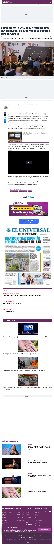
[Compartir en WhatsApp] (5, 117)
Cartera (4, 517)
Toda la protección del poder (12, 303)
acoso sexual (23, 191)
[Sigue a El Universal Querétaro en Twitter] (46, 512)
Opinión (6, 290)
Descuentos (37, 523)
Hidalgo (27, 515)
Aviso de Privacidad (27, 531)
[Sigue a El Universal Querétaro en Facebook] (44, 512)
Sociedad (10, 104)
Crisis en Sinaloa (8, 311)
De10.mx (37, 512)
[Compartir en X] (5, 115)
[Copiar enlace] (5, 122)
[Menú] (50, 2)
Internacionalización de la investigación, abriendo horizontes (22, 295)
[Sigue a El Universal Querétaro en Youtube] (50, 512)
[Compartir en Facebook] (5, 113)
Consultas (37, 525)
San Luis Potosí (29, 511)
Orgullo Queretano (20, 514)
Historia (47, 535)
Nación (4, 514)
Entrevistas (18, 511)
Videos (11, 512)
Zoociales (18, 518)
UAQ (30, 191)
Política (4, 515)
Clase (36, 514)
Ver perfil (11, 108)
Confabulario (38, 518)
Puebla (27, 514)
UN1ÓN (36, 517)
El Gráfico (37, 511)
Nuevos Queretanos (20, 520)
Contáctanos (14, 535)
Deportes (4, 522)
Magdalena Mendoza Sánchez (11, 293)
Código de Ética (21, 535)
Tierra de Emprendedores (19, 516)
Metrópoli (4, 518)
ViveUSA (37, 515)
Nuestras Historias (20, 512)
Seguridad (4, 512)
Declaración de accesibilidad (27, 537)
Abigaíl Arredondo (8, 309)
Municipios (4, 520)
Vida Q (3, 525)
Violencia (28, 535)
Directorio (7, 535)
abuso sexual (14, 191)
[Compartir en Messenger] (5, 120)
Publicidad (33, 535)
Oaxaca (27, 512)
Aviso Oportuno (38, 520)
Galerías (11, 511)
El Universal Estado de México (30, 518)
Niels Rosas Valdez (8, 301)
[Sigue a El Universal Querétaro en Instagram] (48, 512)
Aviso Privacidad (40, 535)
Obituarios (37, 522)
